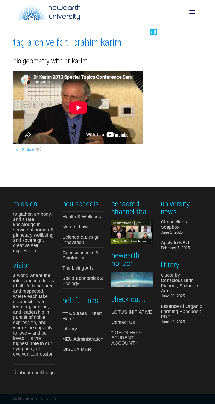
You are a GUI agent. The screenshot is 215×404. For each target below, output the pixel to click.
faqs (50, 372)
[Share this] (38, 150)
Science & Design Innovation (81, 239)
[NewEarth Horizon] (132, 279)
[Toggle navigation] (192, 12)
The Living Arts (78, 268)
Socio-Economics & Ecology (82, 281)
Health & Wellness (81, 216)
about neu (29, 372)
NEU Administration (82, 339)
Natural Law (75, 227)
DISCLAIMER (76, 349)
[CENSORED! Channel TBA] (132, 231)
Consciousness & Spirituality (80, 255)
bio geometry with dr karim (50, 61)
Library (69, 328)
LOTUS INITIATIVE (131, 312)
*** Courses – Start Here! (82, 316)
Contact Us (123, 322)
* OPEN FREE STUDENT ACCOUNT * (126, 338)
